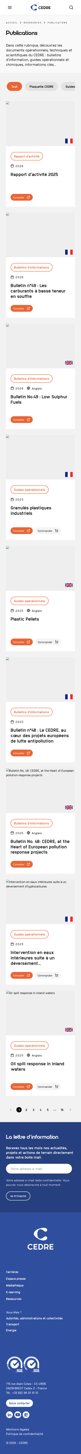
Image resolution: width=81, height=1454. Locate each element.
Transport (12, 1324)
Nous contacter (19, 1403)
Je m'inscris (18, 1196)
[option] (11, 1109)
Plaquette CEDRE (41, 86)
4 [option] (40, 1109)
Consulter (18, 197)
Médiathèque (15, 1285)
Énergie (11, 1330)
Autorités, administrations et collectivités (34, 1318)
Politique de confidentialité (24, 1433)
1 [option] (19, 1109)
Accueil (12, 22)
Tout (14, 86)
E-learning (13, 1292)
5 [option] (48, 1109)
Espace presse (16, 1278)
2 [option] (26, 1109)
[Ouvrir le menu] (10, 7)
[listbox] (40, 1109)
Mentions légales (17, 1429)
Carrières (12, 1272)
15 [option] (62, 1109)
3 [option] (33, 1109)
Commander (45, 530)
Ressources (33, 22)
